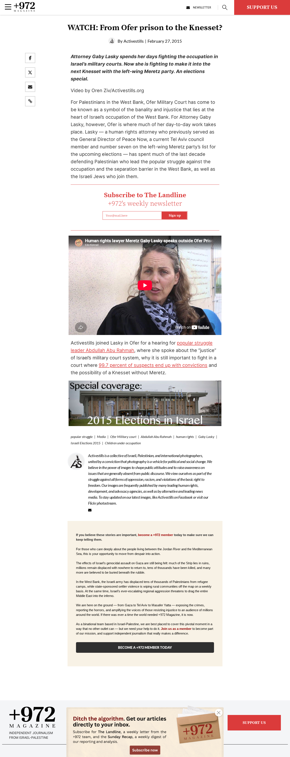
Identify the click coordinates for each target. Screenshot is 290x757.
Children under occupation (123, 443)
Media (101, 437)
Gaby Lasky (206, 437)
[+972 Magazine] (24, 10)
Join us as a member (176, 628)
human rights (185, 437)
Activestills (134, 41)
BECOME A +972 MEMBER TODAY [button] (145, 647)
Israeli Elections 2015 (85, 443)
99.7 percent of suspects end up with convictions (153, 365)
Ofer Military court (123, 437)
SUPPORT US (262, 7)
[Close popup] (218, 712)
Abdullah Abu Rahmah (156, 437)
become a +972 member (155, 535)
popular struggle (82, 437)
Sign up (175, 215)
